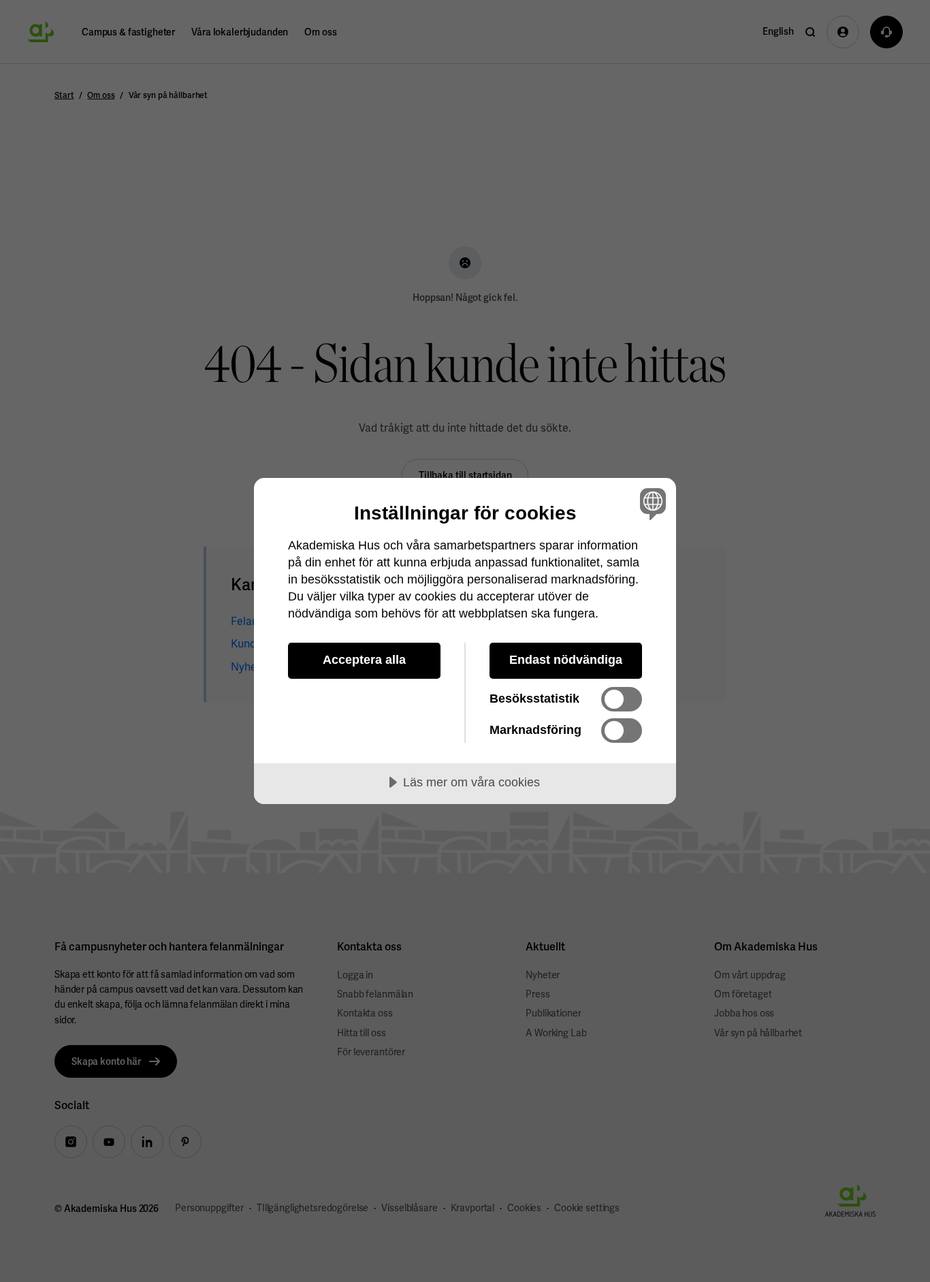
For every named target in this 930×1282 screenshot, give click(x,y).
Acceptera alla (364, 660)
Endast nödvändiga (565, 660)
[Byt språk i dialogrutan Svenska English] (650, 503)
